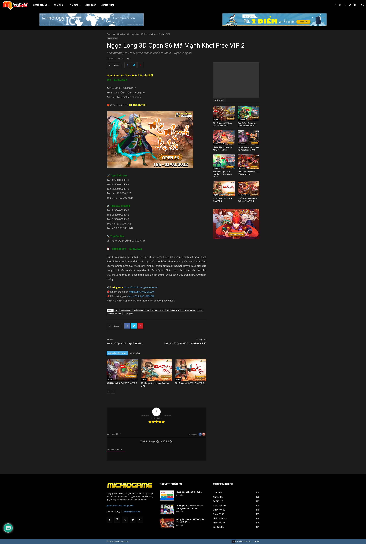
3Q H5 (110, 379)
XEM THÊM (135, 353)
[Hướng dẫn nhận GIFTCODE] (167, 495)
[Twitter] (350, 5)
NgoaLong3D (190, 310)
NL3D (200, 310)
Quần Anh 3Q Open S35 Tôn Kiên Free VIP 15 (185, 343)
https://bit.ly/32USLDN (142, 291)
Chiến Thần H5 (219, 144)
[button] (362, 5)
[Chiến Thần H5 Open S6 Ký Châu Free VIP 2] (248, 188)
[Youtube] (355, 5)
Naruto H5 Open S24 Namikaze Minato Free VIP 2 (222, 174)
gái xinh (130, 505)
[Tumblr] (345, 5)
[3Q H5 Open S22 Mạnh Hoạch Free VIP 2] (224, 113)
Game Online (40, 5)
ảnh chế (122, 505)
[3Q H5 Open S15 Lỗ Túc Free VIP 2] (190, 370)
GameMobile (126, 310)
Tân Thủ (58, 5)
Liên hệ (256, 541)
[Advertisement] (236, 80)
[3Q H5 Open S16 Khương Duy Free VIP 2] (156, 370)
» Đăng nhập (108, 5)
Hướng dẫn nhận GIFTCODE (189, 492)
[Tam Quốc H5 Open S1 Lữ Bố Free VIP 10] (248, 161)
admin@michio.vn (132, 511)
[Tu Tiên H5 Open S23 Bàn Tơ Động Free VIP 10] (248, 137)
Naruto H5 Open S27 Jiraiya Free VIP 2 (125, 343)
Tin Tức (73, 5)
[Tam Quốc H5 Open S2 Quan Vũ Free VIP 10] (248, 113)
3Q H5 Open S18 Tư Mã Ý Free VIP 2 (122, 383)
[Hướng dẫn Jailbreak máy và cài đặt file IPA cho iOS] (167, 509)
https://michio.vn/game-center (141, 287)
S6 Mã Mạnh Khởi (142, 75)
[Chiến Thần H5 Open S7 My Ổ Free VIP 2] (224, 137)
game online (112, 505)
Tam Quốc (128, 313)
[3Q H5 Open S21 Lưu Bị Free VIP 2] (224, 188)
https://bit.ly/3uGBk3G (141, 296)
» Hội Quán (90, 5)
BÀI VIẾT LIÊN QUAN (117, 353)
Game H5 (242, 120)
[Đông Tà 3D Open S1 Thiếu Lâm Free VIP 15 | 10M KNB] (167, 523)
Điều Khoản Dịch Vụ (243, 541)
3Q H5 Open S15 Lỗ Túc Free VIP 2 (189, 383)
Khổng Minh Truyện (141, 310)
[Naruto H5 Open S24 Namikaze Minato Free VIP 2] (224, 161)
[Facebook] (335, 5)
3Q (116, 310)
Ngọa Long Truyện (174, 310)
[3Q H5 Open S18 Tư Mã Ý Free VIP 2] (122, 370)
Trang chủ (111, 34)
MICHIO (126, 541)
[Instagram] (340, 5)
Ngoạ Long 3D (123, 34)
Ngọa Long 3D (158, 310)
